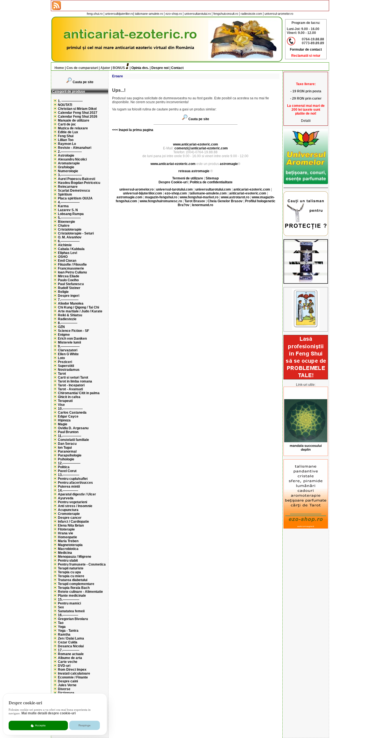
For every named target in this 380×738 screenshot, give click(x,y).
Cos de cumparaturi (82, 68)
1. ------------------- (70, 101)
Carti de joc (67, 124)
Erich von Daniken (72, 338)
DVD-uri (64, 666)
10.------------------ (70, 409)
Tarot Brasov (194, 201)
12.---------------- (69, 463)
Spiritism (65, 194)
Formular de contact (306, 49)
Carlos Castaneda (72, 412)
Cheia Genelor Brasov (225, 201)
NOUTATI (65, 105)
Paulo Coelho (68, 280)
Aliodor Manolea (70, 303)
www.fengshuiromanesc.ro (161, 201)
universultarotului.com (213, 189)
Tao (60, 623)
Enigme (64, 335)
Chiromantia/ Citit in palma (79, 393)
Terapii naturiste (70, 568)
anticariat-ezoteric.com (251, 189)
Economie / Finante (73, 677)
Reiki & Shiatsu (70, 315)
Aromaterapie (69, 163)
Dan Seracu (67, 444)
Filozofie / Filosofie (72, 264)
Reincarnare (68, 187)
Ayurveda (65, 498)
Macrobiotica (68, 549)
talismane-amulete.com (208, 193)
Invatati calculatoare (74, 673)
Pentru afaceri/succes (75, 483)
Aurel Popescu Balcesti (76, 179)
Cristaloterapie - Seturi (76, 233)
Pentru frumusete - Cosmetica (82, 564)
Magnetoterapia (70, 545)
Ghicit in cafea (69, 397)
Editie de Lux (68, 132)
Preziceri (65, 362)
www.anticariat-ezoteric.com (195, 144)
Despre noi (160, 68)
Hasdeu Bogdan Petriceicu (79, 183)
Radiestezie (67, 319)
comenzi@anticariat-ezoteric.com (201, 148)
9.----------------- (69, 346)
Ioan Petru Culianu (72, 272)
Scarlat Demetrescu (74, 190)
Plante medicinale (72, 596)
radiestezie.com (251, 13)
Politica (64, 467)
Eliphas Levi (67, 253)
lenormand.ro (202, 205)
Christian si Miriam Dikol (77, 109)
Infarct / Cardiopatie (73, 522)
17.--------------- (68, 650)
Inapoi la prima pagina (135, 130)
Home (59, 68)
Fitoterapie (66, 529)
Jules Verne (67, 685)
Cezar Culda (67, 642)
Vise (61, 405)
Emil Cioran (67, 261)
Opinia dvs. (140, 68)
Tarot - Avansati (70, 389)
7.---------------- (68, 300)
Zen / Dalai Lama (71, 638)
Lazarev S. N (68, 210)
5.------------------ (69, 218)
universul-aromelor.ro (279, 13)
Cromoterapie (69, 514)
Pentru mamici (69, 603)
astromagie (229, 164)
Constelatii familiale (73, 440)
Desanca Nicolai (71, 646)
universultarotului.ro (197, 13)
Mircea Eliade (68, 276)
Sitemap (212, 178)
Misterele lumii (69, 342)
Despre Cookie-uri (173, 182)
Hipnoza (64, 420)
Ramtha (64, 634)
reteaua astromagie (193, 171)
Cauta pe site (83, 82)
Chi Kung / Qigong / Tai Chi (78, 307)
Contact (177, 68)
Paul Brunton (68, 432)
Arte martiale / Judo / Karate (80, 311)
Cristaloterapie (70, 229)
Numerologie (68, 171)
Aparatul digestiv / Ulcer (77, 494)
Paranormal (67, 451)
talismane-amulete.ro (149, 13)
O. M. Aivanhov (70, 237)
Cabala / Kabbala (71, 249)
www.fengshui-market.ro (199, 197)
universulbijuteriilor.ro (119, 13)
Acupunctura (68, 510)
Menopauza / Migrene (74, 557)
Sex (61, 607)
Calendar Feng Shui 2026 (77, 117)
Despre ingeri (68, 296)
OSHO (63, 257)
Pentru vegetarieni (72, 502)
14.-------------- (68, 490)
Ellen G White (68, 354)
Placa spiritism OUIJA (75, 198)
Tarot (62, 374)
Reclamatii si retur (305, 56)
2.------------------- (70, 152)
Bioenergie (66, 222)
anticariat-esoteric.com (247, 193)
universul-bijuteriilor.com (142, 193)
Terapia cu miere (71, 576)
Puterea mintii (69, 486)
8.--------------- (67, 323)
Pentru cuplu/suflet (73, 479)
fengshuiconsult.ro (225, 13)
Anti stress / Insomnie (75, 506)
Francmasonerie (71, 268)
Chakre (64, 226)
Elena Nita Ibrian (71, 525)
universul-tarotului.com (174, 189)
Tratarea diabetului (72, 580)
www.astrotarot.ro (235, 197)
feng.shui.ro (95, 13)
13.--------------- (68, 475)
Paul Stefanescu (71, 284)
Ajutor (105, 68)
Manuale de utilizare (73, 120)
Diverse (64, 689)
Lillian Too (65, 140)
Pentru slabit (68, 560)
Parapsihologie (70, 455)
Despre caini (68, 681)
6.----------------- (69, 241)
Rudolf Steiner (69, 288)
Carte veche (67, 662)
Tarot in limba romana (75, 381)
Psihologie (66, 459)
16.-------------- (68, 615)
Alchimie (65, 245)
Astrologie (66, 155)
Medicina (65, 553)
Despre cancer (70, 518)
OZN (61, 327)
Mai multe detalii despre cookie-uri (48, 713)
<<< (115, 130)
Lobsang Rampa (71, 214)
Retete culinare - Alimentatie (80, 592)
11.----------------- (69, 436)
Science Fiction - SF (73, 331)
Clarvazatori (67, 350)
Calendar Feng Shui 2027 (77, 113)
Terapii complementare (76, 584)
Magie (62, 424)
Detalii (306, 121)
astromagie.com (129, 197)
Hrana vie (65, 533)
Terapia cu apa (69, 572)
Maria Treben (68, 541)
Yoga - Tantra (68, 631)
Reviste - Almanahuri (74, 148)
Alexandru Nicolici (72, 159)
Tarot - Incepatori (71, 385)
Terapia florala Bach (74, 588)
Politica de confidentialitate (211, 182)
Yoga (62, 627)
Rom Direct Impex (72, 670)
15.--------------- (68, 599)
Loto (61, 358)
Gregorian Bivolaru (73, 619)
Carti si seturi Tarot (73, 377)
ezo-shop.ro (174, 13)
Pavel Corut (67, 471)
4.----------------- (69, 202)
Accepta (40, 725)
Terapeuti (65, 401)
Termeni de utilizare (188, 178)
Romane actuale (71, 654)
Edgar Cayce (68, 416)
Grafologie (66, 167)
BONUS (119, 68)
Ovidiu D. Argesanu (73, 428)
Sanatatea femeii (71, 611)
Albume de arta (70, 658)
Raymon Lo (67, 144)
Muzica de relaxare (73, 128)
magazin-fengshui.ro (161, 197)
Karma (63, 206)
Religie (63, 292)
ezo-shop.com (176, 193)
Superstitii (66, 366)
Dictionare (66, 693)
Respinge (84, 725)
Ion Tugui (65, 448)
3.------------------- (70, 175)
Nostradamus (69, 370)
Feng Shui (65, 136)
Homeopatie (67, 537)
